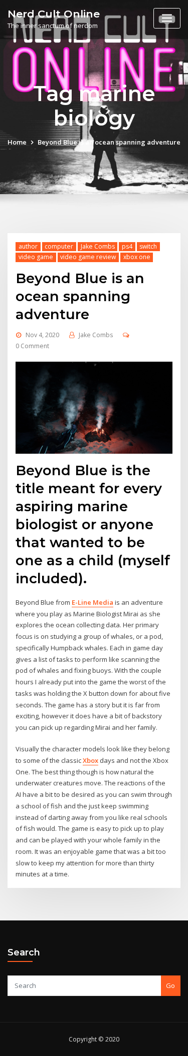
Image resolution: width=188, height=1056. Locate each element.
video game (36, 257)
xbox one (136, 257)
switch (148, 246)
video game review (88, 257)
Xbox (90, 760)
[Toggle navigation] (166, 18)
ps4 (127, 246)
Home (17, 142)
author (28, 246)
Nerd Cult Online (54, 14)
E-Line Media (92, 602)
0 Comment (32, 346)
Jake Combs (98, 246)
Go (170, 985)
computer (59, 246)
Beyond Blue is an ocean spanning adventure (109, 142)
